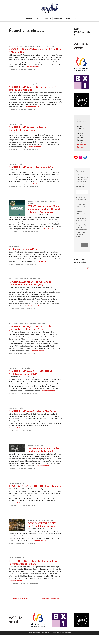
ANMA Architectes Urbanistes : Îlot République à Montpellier (35, 50)
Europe (47, 46)
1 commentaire (26, 431)
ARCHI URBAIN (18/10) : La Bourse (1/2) (31, 167)
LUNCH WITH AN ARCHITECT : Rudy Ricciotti (35, 485)
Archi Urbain (13, 84)
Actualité (47, 18)
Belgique (33, 278)
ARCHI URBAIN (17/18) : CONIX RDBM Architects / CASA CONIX (30, 372)
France (52, 46)
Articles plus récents (50, 599)
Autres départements (27, 46)
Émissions (29, 18)
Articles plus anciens (21, 599)
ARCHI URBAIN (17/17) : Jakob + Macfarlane (33, 411)
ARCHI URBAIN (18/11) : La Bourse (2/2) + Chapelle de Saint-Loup (32, 128)
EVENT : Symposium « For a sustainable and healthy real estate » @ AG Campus (44, 208)
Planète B (22, 368)
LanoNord (58, 18)
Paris (31, 84)
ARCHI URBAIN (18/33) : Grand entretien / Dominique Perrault (32, 88)
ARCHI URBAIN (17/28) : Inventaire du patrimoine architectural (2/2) (30, 283)
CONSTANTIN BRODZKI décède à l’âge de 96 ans (42, 524)
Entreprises (40, 46)
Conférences (38, 201)
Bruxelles (40, 278)
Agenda (38, 18)
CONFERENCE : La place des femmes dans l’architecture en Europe (33, 562)
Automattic (67, 633)
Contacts (68, 18)
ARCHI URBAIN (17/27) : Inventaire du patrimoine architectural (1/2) (30, 328)
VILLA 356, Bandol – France (24, 249)
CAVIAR (11, 246)
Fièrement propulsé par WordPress (39, 633)
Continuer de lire (32, 66)
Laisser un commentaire (26, 69)
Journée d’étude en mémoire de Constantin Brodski (44, 450)
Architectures (14, 46)
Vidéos (36, 84)
